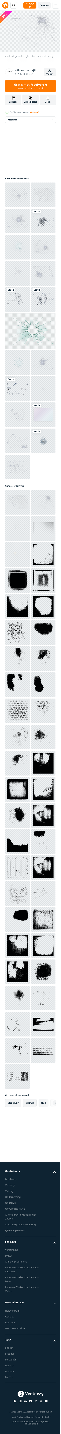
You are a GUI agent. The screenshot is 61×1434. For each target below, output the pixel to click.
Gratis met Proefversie (30, 86)
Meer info (12, 118)
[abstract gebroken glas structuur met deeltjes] (17, 219)
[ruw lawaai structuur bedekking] (17, 813)
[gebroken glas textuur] (17, 245)
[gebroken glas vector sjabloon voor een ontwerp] (30, 460)
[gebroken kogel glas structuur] (17, 376)
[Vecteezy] (5, 5)
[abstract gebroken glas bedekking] (17, 517)
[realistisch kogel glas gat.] (17, 297)
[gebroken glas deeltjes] (17, 569)
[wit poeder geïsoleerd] (17, 839)
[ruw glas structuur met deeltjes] (17, 787)
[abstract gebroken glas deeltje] (17, 349)
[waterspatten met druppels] (17, 674)
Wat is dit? (34, 112)
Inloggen (44, 5)
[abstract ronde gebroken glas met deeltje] (17, 323)
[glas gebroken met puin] (17, 271)
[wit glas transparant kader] (17, 622)
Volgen (49, 74)
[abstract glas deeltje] (17, 595)
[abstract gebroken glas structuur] (17, 193)
